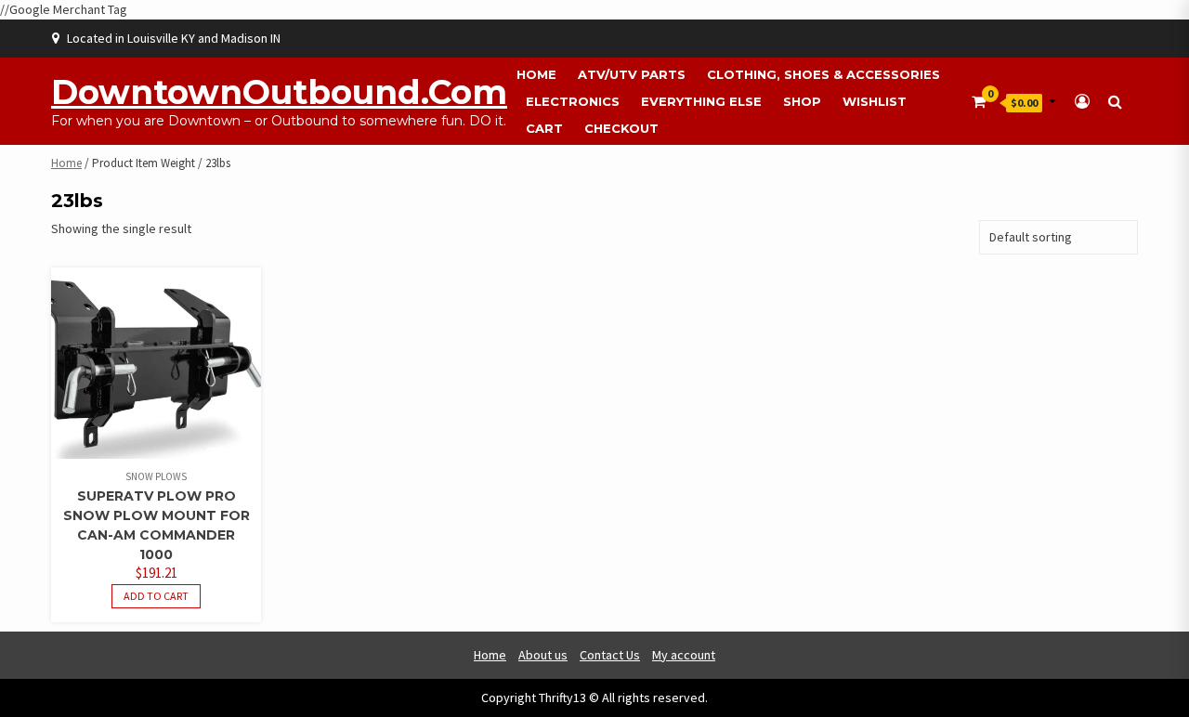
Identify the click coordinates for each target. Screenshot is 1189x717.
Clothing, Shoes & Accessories (823, 74)
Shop (802, 101)
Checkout (621, 128)
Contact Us (610, 654)
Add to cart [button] (156, 596)
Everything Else (701, 101)
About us (543, 654)
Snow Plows (156, 476)
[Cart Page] (979, 101)
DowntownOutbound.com (279, 92)
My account (683, 654)
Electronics (573, 101)
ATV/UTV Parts (632, 74)
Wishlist (875, 101)
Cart (544, 128)
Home (536, 74)
